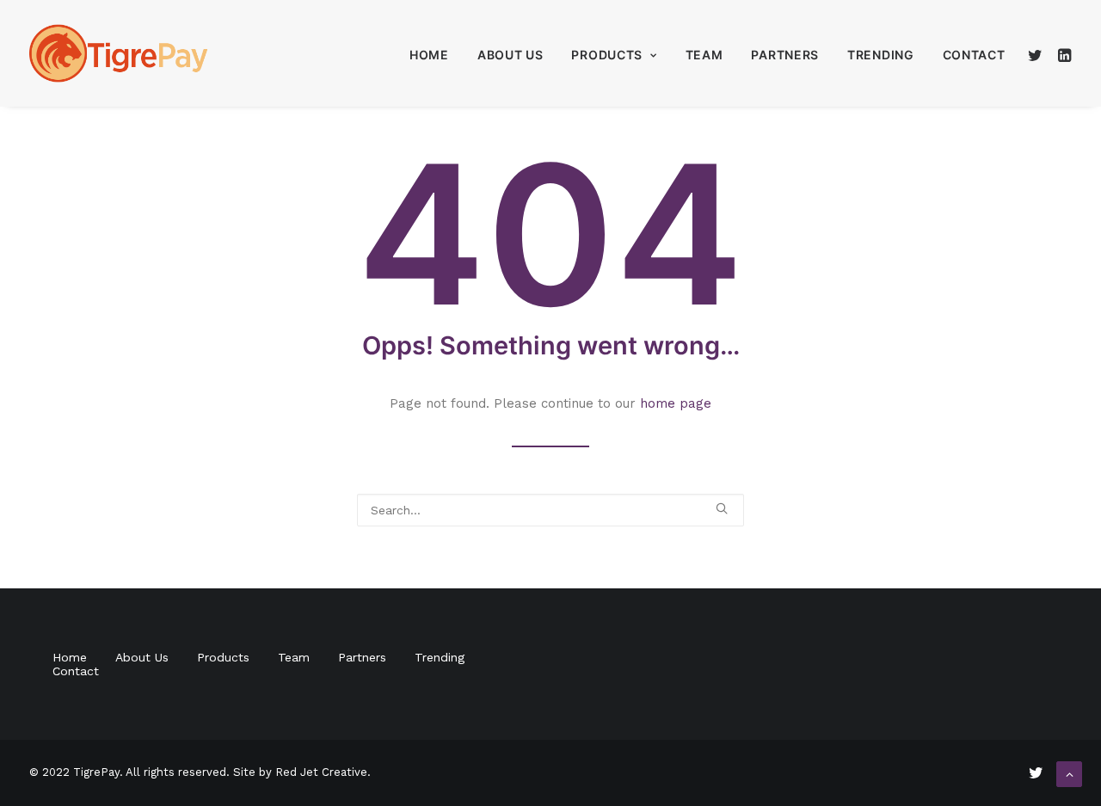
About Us (510, 54)
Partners (785, 54)
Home (429, 54)
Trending (880, 54)
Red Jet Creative (321, 772)
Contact (974, 54)
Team (704, 54)
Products (607, 54)
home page (675, 403)
